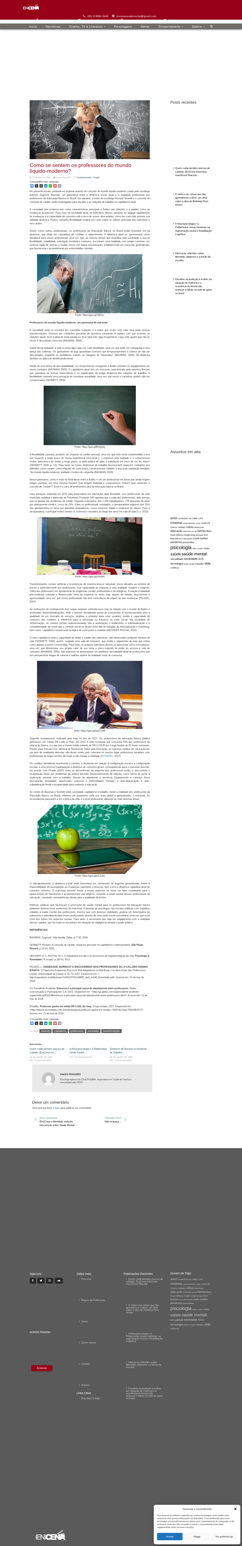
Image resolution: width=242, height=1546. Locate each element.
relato (206, 548)
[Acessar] (41, 1445)
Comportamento (170, 26)
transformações (111, 1031)
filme (208, 531)
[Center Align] (33, 1281)
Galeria (197, 26)
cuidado (181, 527)
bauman (45, 1031)
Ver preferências (224, 1536)
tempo (186, 564)
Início (33, 26)
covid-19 (205, 523)
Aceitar (170, 1536)
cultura (190, 527)
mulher (204, 538)
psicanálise (188, 542)
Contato (85, 1363)
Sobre (84, 1321)
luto (180, 539)
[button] (235, 1509)
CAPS (200, 518)
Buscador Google (90, 1398)
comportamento (189, 523)
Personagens (123, 26)
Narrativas (53, 26)
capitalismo (60, 1031)
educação (176, 531)
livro (206, 535)
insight (187, 535)
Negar (197, 1536)
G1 (139, 511)
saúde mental (194, 554)
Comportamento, (85, 177)
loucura (174, 538)
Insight (96, 177)
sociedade (190, 558)
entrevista (187, 531)
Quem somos (88, 1342)
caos (195, 518)
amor (174, 518)
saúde (175, 554)
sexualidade (176, 558)
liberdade (199, 535)
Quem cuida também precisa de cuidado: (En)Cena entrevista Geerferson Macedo (192, 172)
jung (193, 535)
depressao (199, 527)
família (201, 531)
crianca (173, 527)
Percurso (86, 1279)
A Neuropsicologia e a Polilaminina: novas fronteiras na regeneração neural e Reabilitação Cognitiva (144, 1337)
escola (194, 531)
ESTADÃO (107, 756)
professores (77, 1031)
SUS (201, 558)
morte (196, 538)
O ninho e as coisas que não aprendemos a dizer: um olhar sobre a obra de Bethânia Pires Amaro (142, 1309)
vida (207, 563)
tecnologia (176, 563)
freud (172, 535)
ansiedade (183, 518)
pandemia (176, 542)
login (57, 1107)
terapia (192, 564)
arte (190, 518)
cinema (176, 523)
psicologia (180, 547)
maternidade (187, 539)
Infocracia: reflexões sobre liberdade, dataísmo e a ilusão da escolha (192, 257)
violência (174, 568)
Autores (85, 1385)
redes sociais (197, 548)
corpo (198, 523)
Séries (145, 26)
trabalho (199, 563)
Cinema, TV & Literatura (86, 26)
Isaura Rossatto (70, 1074)
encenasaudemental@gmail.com (136, 16)
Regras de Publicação (93, 1300)
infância (179, 535)
